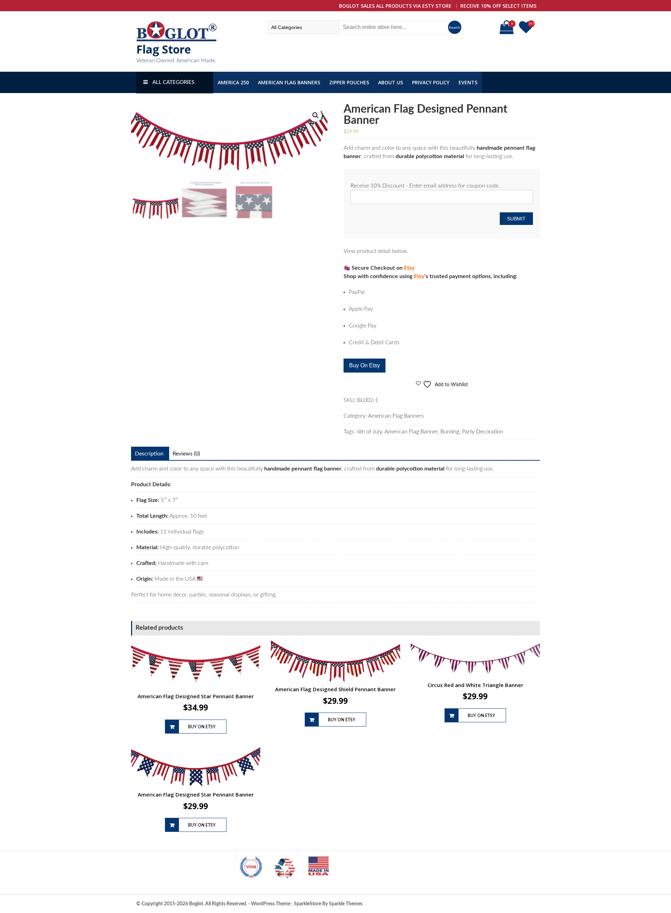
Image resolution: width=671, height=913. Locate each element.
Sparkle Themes (345, 903)
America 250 (233, 82)
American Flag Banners (289, 82)
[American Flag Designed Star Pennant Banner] (195, 665)
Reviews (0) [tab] (186, 453)
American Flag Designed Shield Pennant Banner (335, 689)
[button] (315, 115)
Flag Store (163, 49)
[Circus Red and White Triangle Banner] (475, 659)
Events (468, 82)
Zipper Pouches (349, 82)
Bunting (449, 431)
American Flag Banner (411, 431)
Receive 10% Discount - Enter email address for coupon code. (425, 186)
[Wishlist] (527, 30)
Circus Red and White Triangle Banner (475, 684)
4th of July (369, 431)
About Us (390, 82)
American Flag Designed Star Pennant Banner (196, 696)
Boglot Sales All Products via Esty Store (395, 5)
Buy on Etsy (364, 365)
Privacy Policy (430, 82)
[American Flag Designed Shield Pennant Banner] (335, 661)
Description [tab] (149, 453)
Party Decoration (482, 431)
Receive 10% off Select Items (498, 5)
